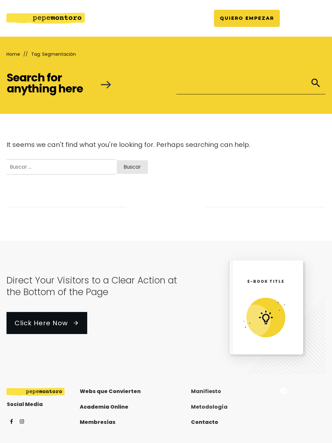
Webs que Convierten (110, 391)
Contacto (204, 422)
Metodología (209, 407)
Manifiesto (206, 391)
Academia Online (104, 407)
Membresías (97, 422)
